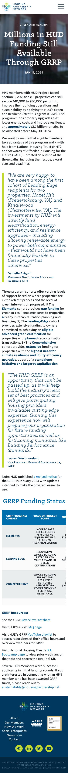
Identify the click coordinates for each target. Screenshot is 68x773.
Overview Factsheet (36, 620)
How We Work (14, 726)
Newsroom (14, 735)
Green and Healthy (34, 24)
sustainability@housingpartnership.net (30, 687)
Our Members (14, 722)
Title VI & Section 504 (31, 768)
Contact (14, 739)
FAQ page (35, 627)
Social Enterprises (14, 731)
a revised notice (45, 477)
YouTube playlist (40, 634)
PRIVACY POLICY (10, 768)
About (14, 718)
